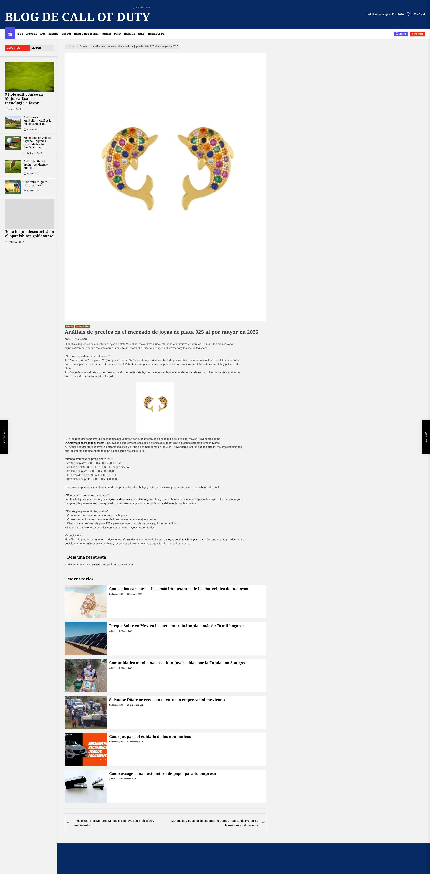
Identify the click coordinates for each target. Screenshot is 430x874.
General (66, 34)
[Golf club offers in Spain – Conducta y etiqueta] (13, 166)
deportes (13, 48)
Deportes (53, 34)
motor (36, 48)
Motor (117, 34)
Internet (106, 34)
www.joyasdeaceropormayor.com (84, 443)
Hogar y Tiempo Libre (86, 34)
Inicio (20, 34)
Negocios (129, 34)
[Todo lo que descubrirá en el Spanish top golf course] (29, 214)
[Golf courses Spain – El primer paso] (13, 187)
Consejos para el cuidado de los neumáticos (150, 736)
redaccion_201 (116, 704)
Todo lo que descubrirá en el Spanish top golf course (29, 233)
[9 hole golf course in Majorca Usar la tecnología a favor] (29, 77)
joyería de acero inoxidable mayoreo (132, 499)
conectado (95, 564)
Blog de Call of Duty (77, 17)
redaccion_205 (116, 594)
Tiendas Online (156, 34)
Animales (31, 34)
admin (68, 338)
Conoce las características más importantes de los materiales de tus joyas (178, 588)
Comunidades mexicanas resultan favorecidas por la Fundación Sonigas (177, 662)
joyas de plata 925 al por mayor (186, 540)
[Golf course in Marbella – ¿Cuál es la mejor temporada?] (13, 122)
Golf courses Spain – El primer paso (36, 183)
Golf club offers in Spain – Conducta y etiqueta (36, 165)
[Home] (10, 34)
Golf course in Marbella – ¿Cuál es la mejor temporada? (37, 121)
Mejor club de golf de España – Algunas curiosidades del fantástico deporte (37, 142)
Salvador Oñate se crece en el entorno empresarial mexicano (167, 699)
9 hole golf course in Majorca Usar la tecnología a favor (24, 98)
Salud (141, 34)
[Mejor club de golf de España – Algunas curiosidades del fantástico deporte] (13, 143)
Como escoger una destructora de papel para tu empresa (162, 773)
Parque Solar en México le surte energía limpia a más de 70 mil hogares (176, 625)
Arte (42, 34)
